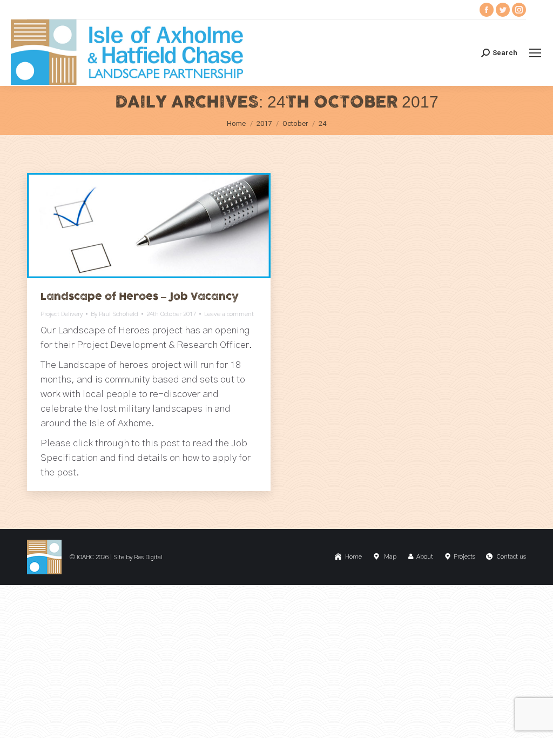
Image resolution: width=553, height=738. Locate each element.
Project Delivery (62, 314)
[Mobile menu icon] (535, 53)
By (114, 314)
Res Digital (148, 557)
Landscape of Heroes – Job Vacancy (140, 296)
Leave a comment (229, 314)
